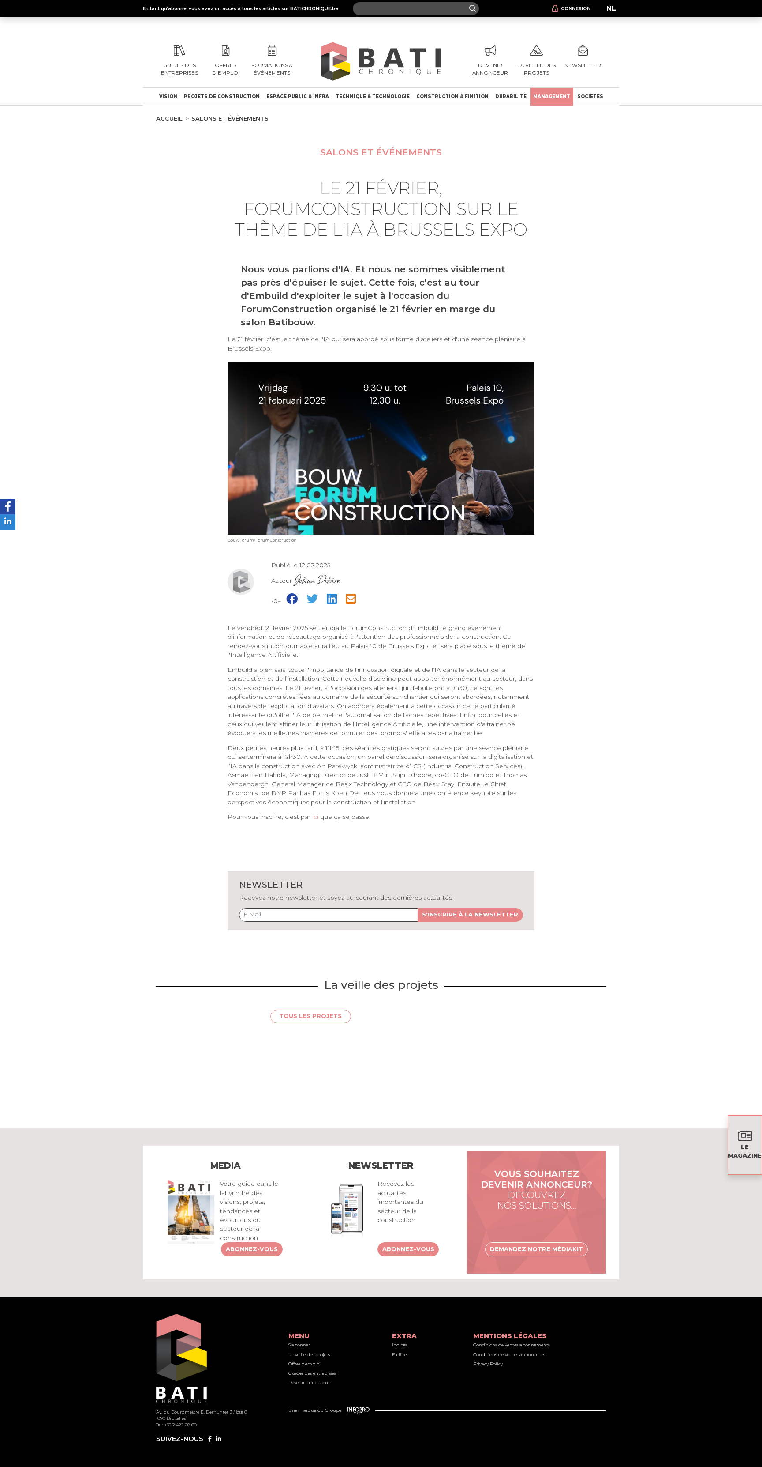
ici (315, 816)
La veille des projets (309, 1354)
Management (551, 96)
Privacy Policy (488, 1363)
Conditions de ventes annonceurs (509, 1354)
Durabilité (511, 96)
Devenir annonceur (309, 1382)
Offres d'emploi (304, 1363)
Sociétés (590, 96)
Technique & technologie (373, 96)
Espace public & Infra (297, 96)
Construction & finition (452, 96)
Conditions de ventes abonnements (511, 1345)
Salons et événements (230, 118)
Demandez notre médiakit (536, 1248)
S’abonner (299, 1345)
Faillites (400, 1354)
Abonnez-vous (252, 1248)
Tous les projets (310, 1015)
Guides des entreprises (312, 1373)
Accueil (169, 118)
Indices (399, 1345)
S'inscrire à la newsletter (470, 914)
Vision (168, 96)
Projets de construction (222, 96)
